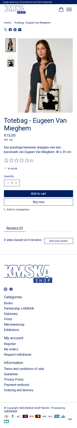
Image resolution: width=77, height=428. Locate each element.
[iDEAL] (31, 417)
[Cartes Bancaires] (6, 422)
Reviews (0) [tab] (14, 228)
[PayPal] (12, 417)
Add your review (58, 240)
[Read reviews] (17, 160)
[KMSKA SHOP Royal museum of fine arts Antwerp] (15, 9)
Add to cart (38, 194)
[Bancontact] (19, 417)
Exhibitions (11, 330)
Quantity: (9, 176)
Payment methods (16, 385)
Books (8, 303)
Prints (8, 319)
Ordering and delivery (18, 390)
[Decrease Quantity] (7, 183)
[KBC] (63, 417)
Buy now (38, 202)
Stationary (11, 314)
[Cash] (6, 417)
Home (7, 22)
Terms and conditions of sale (24, 369)
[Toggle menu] (69, 9)
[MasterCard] (37, 417)
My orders (11, 349)
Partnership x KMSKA (19, 308)
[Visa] (44, 417)
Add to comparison (18, 209)
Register (10, 344)
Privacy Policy (14, 379)
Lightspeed (10, 410)
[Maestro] (25, 417)
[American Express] (56, 417)
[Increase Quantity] (16, 183)
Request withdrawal (17, 354)
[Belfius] (50, 417)
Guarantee (11, 374)
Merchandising (14, 324)
